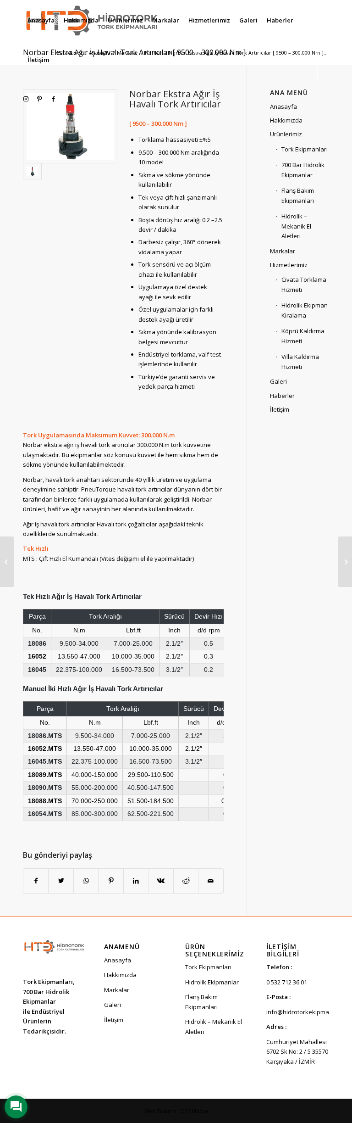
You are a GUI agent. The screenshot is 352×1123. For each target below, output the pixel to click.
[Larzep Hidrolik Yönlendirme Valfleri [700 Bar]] (7, 561)
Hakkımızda (286, 120)
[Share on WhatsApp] (86, 881)
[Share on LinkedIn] (136, 881)
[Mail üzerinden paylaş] (210, 881)
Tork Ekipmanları (304, 149)
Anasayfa (283, 106)
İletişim (279, 409)
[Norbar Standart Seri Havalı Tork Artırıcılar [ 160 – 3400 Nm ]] (345, 561)
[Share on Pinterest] (111, 881)
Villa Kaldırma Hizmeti (300, 361)
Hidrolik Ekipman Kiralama (304, 310)
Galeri (278, 381)
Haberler (282, 395)
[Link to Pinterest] (39, 99)
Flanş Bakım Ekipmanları (297, 195)
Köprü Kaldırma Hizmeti (302, 336)
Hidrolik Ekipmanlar (212, 982)
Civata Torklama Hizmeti (303, 284)
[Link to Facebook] (53, 99)
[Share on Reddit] (186, 881)
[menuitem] (41, 20)
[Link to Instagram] (26, 99)
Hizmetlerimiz (289, 265)
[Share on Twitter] (61, 881)
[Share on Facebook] (35, 881)
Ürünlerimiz (286, 134)
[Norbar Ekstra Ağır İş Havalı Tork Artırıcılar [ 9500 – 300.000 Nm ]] (70, 126)
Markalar (282, 251)
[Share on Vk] (160, 881)
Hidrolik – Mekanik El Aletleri (296, 226)
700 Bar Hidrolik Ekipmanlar (302, 170)
